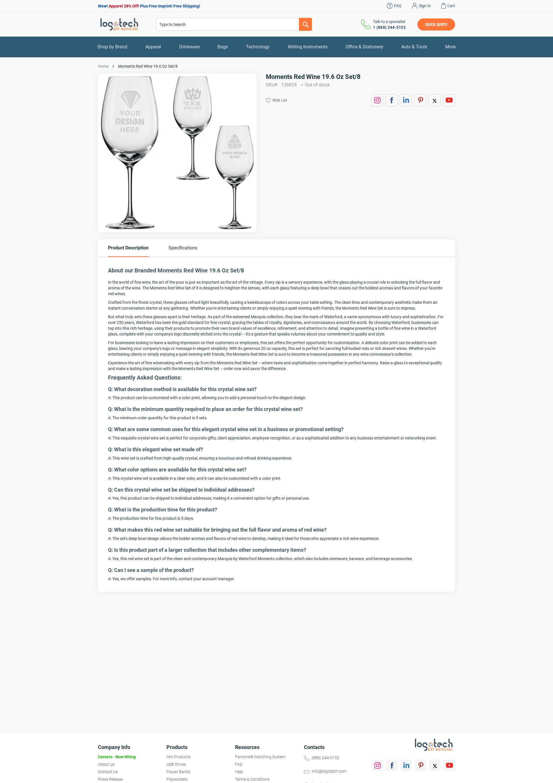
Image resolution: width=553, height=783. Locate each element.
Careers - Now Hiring (117, 756)
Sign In (425, 5)
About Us (106, 764)
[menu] (276, 47)
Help (239, 771)
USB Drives (176, 764)
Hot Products (178, 756)
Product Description (128, 248)
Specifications (182, 248)
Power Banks (178, 771)
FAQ (398, 5)
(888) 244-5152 (325, 757)
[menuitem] (112, 47)
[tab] (128, 248)
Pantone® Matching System (260, 756)
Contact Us (108, 771)
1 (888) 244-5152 (389, 27)
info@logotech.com (329, 771)
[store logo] (119, 24)
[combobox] (234, 24)
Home (103, 66)
